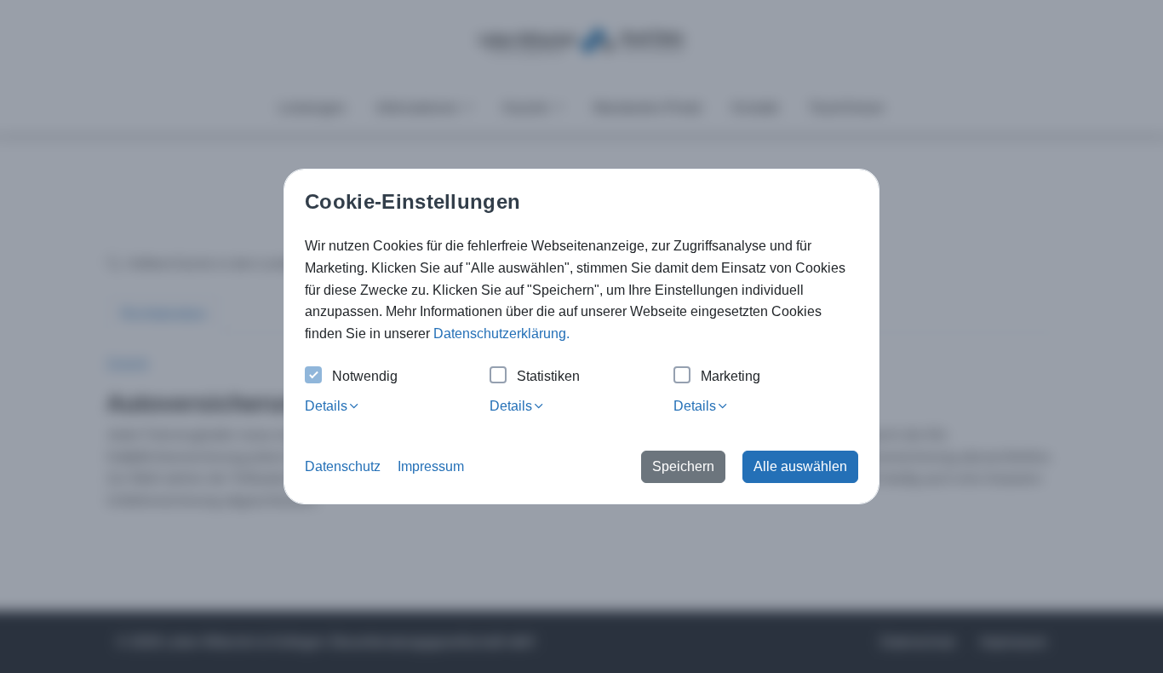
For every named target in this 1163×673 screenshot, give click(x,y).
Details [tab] (326, 406)
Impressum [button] (431, 466)
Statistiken (548, 376)
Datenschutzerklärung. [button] (501, 333)
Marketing (730, 376)
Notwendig (365, 376)
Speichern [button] (683, 466)
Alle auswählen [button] (800, 466)
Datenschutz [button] (343, 466)
